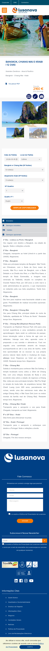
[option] (24, 114)
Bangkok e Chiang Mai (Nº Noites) (18, 165)
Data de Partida (10, 155)
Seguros (11, 616)
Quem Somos (13, 598)
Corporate (5, 2)
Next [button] (43, 114)
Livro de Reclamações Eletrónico (20, 633)
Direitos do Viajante (15, 607)
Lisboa (24, 159)
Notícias (11, 625)
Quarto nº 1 (8, 197)
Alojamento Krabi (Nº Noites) (15, 176)
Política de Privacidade (28, 514)
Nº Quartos (9, 186)
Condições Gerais (14, 620)
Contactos (25, 2)
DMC (15, 2)
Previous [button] (5, 114)
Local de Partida (26, 155)
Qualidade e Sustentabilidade (19, 602)
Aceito (30, 647)
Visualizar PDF (13, 84)
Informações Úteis (14, 611)
